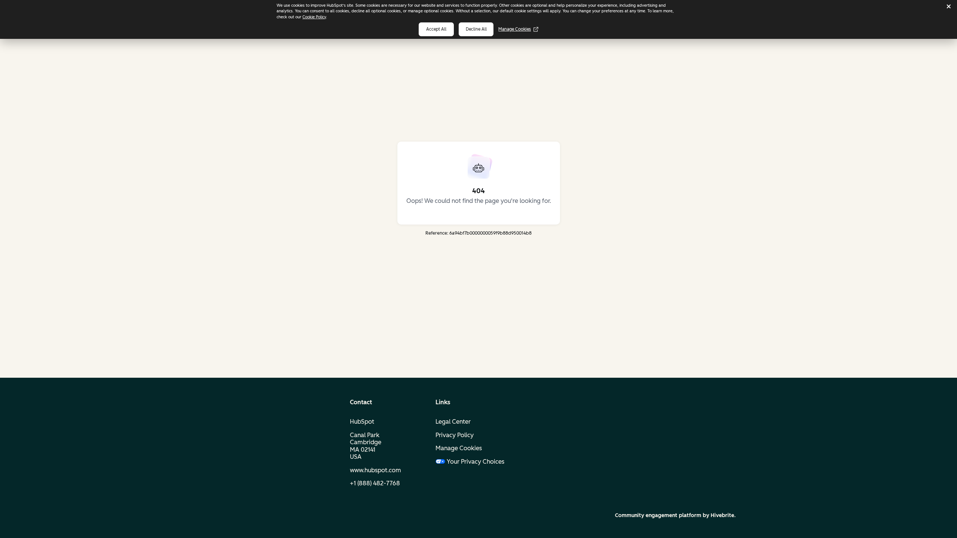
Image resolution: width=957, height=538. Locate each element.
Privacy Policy (455, 435)
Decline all (476, 29)
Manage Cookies (514, 29)
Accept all (436, 29)
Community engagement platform (658, 515)
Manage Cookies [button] (459, 448)
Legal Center (453, 421)
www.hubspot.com (375, 470)
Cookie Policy (314, 17)
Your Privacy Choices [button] (475, 461)
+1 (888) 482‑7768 (375, 483)
